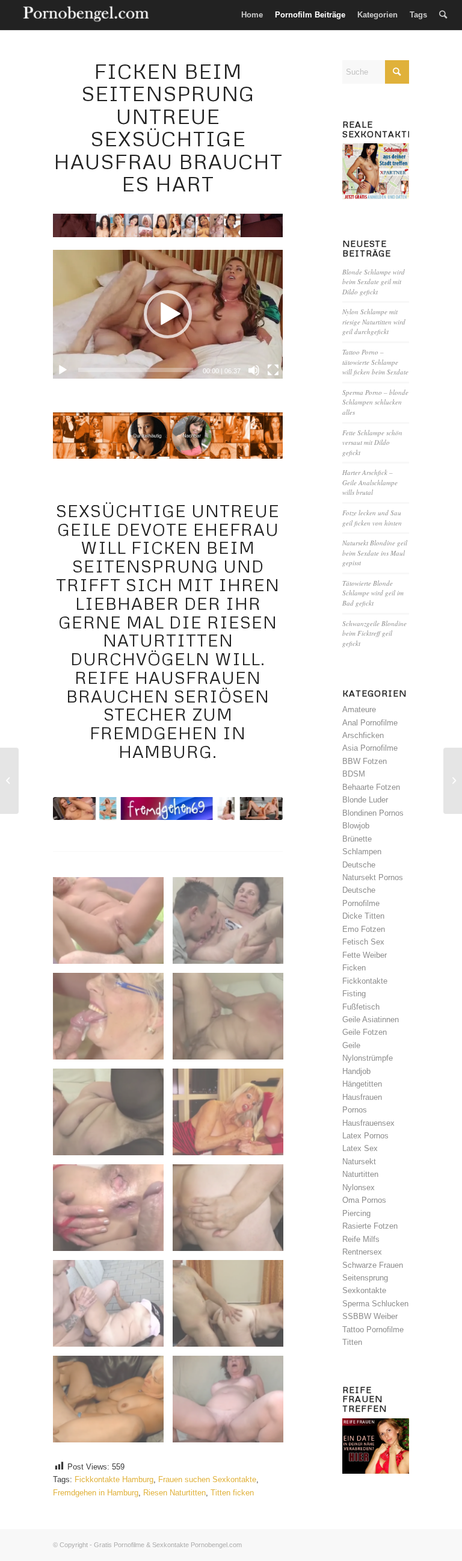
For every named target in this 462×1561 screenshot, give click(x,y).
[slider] (135, 370)
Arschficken (363, 735)
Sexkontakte (364, 1290)
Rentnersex (362, 1251)
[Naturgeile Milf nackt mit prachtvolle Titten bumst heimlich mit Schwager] (452, 781)
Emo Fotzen (363, 929)
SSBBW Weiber (370, 1316)
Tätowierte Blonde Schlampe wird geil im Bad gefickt (373, 593)
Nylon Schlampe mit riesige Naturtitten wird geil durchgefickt (373, 321)
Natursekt (359, 1161)
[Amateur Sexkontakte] (87, 15)
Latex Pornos (365, 1135)
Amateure (359, 709)
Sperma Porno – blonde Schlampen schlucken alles (375, 402)
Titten (352, 1342)
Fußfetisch (361, 1006)
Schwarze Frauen (372, 1265)
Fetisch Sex (363, 941)
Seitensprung (365, 1277)
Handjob (356, 1071)
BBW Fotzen (364, 761)
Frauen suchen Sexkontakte (207, 1479)
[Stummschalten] (254, 370)
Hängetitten (362, 1083)
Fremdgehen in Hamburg (95, 1492)
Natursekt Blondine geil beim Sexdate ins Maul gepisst (374, 552)
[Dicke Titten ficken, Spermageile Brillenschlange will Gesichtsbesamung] (9, 781)
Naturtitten (360, 1174)
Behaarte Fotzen (371, 787)
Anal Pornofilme (370, 722)
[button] (168, 314)
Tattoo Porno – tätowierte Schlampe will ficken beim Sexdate (375, 361)
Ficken (354, 967)
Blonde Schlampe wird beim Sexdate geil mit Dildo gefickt (373, 281)
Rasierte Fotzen (370, 1225)
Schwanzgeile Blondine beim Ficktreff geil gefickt (374, 633)
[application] (168, 314)
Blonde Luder (365, 799)
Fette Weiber (364, 955)
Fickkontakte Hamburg (114, 1479)
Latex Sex (360, 1148)
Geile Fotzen (364, 1032)
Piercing (356, 1213)
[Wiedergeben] (63, 370)
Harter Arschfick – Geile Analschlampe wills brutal (370, 482)
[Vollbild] (273, 370)
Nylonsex (358, 1187)
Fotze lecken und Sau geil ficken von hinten (372, 517)
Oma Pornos (364, 1200)
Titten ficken (232, 1492)
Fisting (354, 993)
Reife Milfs (361, 1239)
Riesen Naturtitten (174, 1492)
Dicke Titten (363, 915)
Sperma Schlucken (375, 1303)
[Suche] (443, 15)
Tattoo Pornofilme (373, 1329)
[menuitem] (252, 15)
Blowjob (355, 825)
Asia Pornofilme (370, 748)
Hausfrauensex (368, 1123)
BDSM (353, 773)
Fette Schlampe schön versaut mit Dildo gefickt (372, 442)
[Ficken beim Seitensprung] (168, 808)
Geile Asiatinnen (370, 1019)
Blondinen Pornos (373, 813)
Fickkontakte (364, 980)
